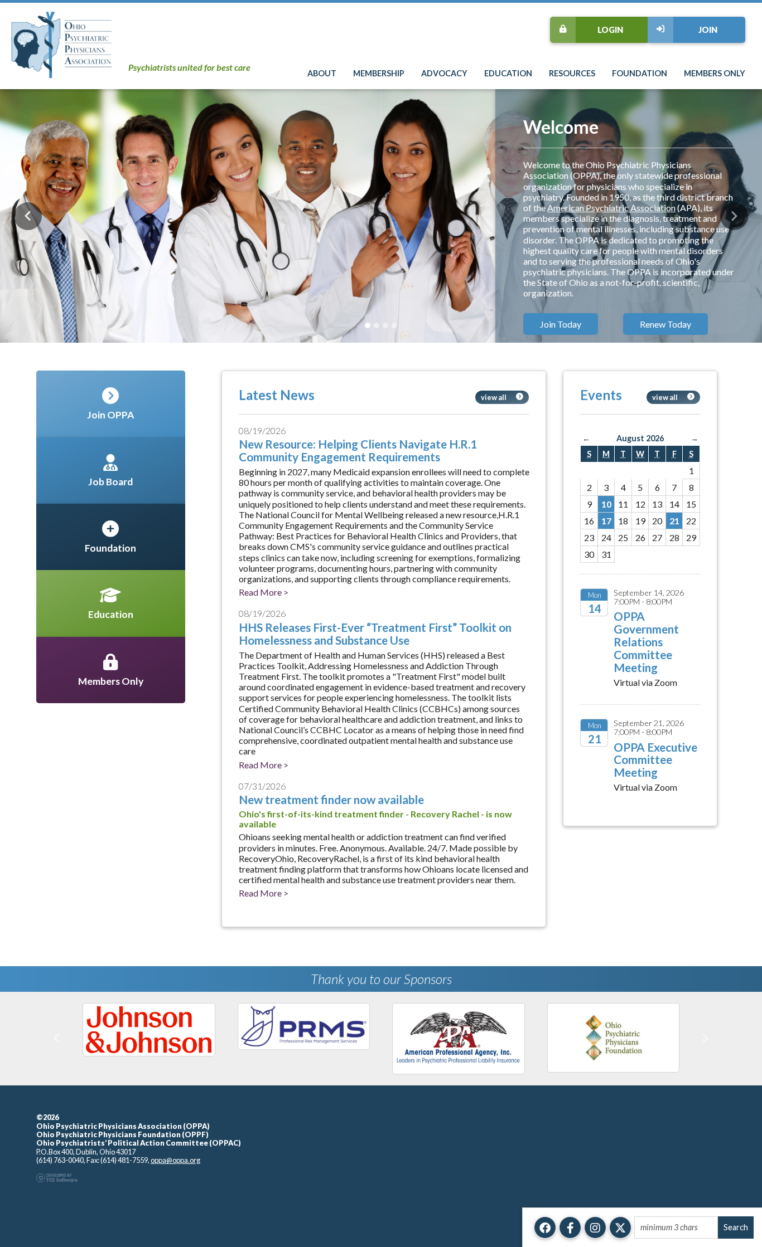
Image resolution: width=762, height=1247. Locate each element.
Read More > (263, 592)
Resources (572, 73)
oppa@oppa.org (175, 1117)
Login (610, 30)
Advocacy (444, 73)
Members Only (714, 73)
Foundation (639, 73)
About (321, 73)
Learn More (562, 291)
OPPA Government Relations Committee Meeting (646, 641)
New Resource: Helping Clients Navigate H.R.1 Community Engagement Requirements (358, 450)
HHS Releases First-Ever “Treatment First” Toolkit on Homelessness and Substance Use (375, 633)
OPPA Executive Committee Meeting (655, 760)
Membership (378, 73)
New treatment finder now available (331, 799)
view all (494, 397)
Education (508, 73)
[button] (28, 216)
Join (707, 30)
